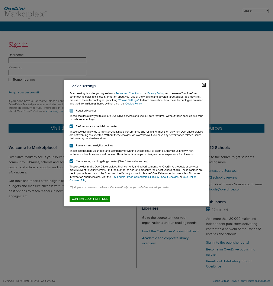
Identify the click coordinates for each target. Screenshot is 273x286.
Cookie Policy (133, 103)
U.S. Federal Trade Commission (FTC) (134, 177)
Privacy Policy (155, 93)
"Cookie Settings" (128, 100)
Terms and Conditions (129, 93)
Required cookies (86, 110)
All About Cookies (168, 177)
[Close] (204, 85)
